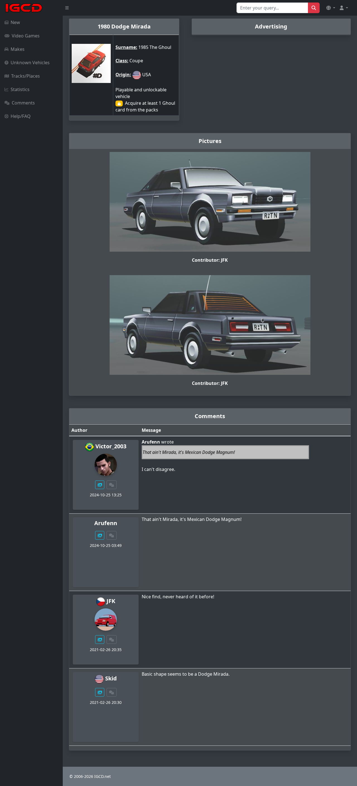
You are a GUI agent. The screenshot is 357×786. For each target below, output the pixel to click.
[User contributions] (100, 484)
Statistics (20, 89)
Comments (23, 103)
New (15, 22)
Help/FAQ (21, 116)
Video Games (26, 36)
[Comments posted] (112, 484)
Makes (18, 49)
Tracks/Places (25, 76)
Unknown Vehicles (30, 62)
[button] (330, 7)
